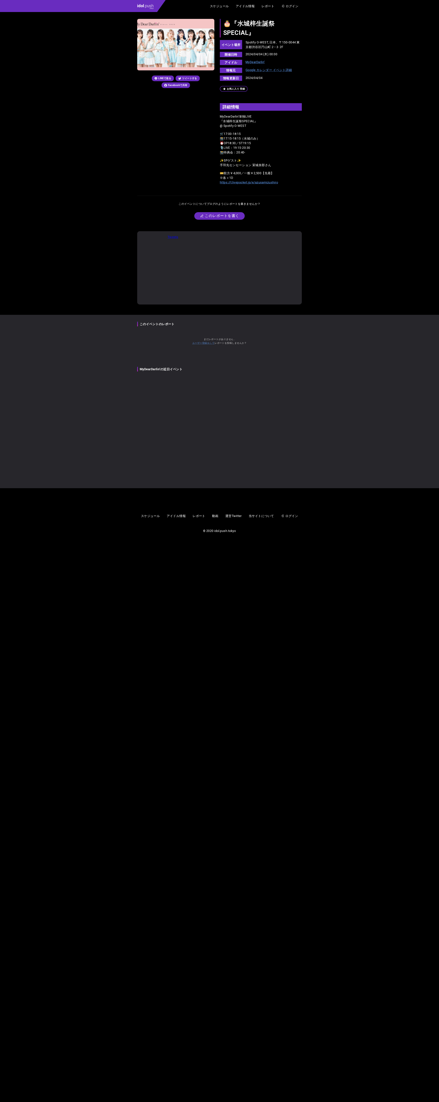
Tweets (173, 237)
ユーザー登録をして (203, 343)
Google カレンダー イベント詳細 (269, 70)
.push (145, 6)
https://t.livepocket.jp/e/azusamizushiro (249, 182)
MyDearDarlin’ (255, 62)
